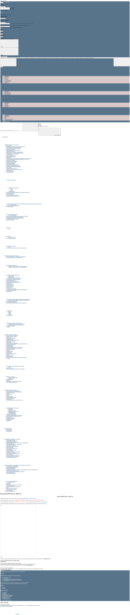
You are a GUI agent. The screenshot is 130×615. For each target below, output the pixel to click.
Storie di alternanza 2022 (10, 485)
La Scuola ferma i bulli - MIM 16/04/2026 (13, 148)
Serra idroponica (9, 431)
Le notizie (40, 125)
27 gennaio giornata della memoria (12, 214)
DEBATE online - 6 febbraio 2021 (14, 277)
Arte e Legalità (8, 167)
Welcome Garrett (9, 287)
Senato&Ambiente (11, 191)
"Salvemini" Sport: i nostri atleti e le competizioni (12, 439)
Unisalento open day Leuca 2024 (11, 342)
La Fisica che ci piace (9, 286)
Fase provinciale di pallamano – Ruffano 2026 (13, 444)
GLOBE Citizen (9, 429)
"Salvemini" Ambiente (8, 428)
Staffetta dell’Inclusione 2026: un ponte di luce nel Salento (15, 146)
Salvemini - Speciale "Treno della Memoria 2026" (14, 257)
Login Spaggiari (26, 25)
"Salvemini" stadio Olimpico (11, 452)
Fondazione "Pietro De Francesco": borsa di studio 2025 (18, 266)
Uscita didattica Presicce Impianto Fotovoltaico (14, 484)
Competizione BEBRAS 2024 (11, 397)
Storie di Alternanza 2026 (10, 472)
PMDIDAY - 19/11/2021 (10, 376)
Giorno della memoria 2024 (10, 344)
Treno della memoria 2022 (10, 349)
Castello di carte (9, 291)
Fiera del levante (9, 352)
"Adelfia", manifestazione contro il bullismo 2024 (14, 169)
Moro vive (8, 227)
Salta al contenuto (3, 0)
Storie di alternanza (9, 490)
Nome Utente (12, 7)
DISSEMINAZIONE (12, 412)
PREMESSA (11, 408)
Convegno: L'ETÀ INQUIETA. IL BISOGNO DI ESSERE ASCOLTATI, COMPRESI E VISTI (22, 469)
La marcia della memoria (12, 215)
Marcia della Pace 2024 (10, 171)
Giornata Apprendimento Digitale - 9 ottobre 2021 (14, 415)
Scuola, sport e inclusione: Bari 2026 (12, 446)
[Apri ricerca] (122, 62)
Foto (11, 188)
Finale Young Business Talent (11, 290)
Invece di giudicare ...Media (11, 246)
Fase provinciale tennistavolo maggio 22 (12, 455)
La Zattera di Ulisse (9, 154)
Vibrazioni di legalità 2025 (10, 156)
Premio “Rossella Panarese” (10, 280)
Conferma (5, 56)
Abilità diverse (8, 236)
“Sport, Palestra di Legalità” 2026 (11, 440)
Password (11, 8)
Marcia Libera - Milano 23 (10, 193)
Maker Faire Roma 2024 (10, 398)
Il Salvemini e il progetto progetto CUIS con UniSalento (15, 368)
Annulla (2, 56)
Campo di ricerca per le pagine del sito (6, 130)
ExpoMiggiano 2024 (9, 339)
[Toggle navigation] (8, 62)
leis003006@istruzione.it (13, 579)
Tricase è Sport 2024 (9, 454)
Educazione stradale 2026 (10, 149)
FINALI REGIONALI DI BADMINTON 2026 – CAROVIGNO (17, 442)
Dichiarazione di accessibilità (7, 596)
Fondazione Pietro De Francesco (11, 265)
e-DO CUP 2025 (9, 394)
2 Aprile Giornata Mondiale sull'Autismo (13, 205)
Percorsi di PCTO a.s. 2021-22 (11, 489)
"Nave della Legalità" (9, 172)
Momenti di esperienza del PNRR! (12, 301)
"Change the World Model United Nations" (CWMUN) (15, 471)
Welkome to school (9, 356)
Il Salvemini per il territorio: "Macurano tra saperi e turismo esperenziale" (18, 299)
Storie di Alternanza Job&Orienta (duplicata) (13, 416)
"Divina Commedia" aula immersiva (12, 281)
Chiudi (2, 31)
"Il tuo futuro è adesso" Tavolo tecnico (12, 340)
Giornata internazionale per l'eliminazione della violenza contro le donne (18, 192)
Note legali (4, 593)
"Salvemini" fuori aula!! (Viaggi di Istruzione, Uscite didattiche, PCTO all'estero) (17, 465)
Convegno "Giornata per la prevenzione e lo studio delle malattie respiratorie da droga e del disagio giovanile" (24, 203)
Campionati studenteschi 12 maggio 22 (12, 456)
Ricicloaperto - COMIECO (10, 160)
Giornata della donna (9, 206)
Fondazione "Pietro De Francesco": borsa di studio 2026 (18, 267)
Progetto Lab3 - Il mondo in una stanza (12, 407)
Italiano (10, 311)
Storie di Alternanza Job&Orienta (11, 481)
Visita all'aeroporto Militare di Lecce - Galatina (13, 348)
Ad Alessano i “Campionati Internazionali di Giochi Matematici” (16, 289)
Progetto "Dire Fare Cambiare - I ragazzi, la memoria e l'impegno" (17, 343)
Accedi (2, 2)
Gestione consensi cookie (6, 598)
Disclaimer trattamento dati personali (6, 606)
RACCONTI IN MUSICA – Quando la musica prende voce (16, 256)
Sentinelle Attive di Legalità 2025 (11, 161)
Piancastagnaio (8, 341)
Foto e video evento (12, 237)
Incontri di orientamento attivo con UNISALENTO (14, 347)
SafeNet (7, 395)
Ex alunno (8, 358)
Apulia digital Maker (9, 346)
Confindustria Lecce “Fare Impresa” (12, 466)
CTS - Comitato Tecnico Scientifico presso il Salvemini (15, 366)
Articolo (12, 189)
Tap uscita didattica (9, 396)
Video (11, 190)
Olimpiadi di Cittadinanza (10, 151)
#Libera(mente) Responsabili (11, 238)
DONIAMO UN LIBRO (10, 325)
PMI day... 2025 (9, 337)
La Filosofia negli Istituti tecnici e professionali (13, 278)
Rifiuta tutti (9, 560)
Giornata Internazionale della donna (12, 195)
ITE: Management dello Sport (11, 467)
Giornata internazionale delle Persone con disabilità (14, 217)
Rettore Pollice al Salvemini (10, 338)
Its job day (8, 350)
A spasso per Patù (9, 310)
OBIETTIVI (11, 409)
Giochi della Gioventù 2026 (10, 445)
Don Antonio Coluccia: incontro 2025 (12, 153)
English (10, 312)
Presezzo (7, 393)
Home (40, 123)
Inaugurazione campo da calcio (11, 457)
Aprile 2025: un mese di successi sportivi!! (13, 451)
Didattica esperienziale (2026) (11, 441)
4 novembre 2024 (9, 170)
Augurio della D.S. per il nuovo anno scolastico (14, 381)
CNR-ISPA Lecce (9, 430)
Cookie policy (4, 592)
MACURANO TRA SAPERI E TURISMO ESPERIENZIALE (19, 300)
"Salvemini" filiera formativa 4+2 (9, 491)
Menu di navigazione (57, 135)
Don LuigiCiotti (9, 145)
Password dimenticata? (4, 10)
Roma (7, 487)
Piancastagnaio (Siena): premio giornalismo (13, 282)
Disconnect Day (9, 157)
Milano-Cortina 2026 (9, 447)
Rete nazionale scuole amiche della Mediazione (14, 147)
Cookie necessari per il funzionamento (6, 567)
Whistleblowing (5, 597)
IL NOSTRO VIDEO (12, 413)
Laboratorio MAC (9, 399)
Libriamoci (8, 326)
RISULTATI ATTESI (12, 410)
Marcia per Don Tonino (10, 219)
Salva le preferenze (8, 569)
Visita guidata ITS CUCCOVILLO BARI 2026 (14, 391)
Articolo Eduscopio (9, 379)
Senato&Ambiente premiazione (14, 187)
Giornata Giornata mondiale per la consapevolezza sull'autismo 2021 (17, 216)
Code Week (8, 420)
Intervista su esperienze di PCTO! (11, 488)
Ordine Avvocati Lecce (10, 284)
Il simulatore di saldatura (10, 418)
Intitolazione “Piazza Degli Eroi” (11, 168)
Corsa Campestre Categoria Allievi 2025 (12, 453)
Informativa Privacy (5, 594)
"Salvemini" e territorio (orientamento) (10, 334)
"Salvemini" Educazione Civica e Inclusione (11, 144)
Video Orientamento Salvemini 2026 (12, 335)
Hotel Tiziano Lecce (12, 482)
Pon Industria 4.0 (9, 419)
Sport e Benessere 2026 (10, 443)
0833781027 (6, 578)
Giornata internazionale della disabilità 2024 (13, 166)
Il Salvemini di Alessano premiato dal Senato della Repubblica (16, 302)
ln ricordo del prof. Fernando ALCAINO (13, 279)
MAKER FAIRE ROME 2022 (11, 353)
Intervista (7, 354)
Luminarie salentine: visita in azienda (12, 470)
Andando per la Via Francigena (11, 336)
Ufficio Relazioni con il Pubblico (7, 595)
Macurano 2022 (9, 283)
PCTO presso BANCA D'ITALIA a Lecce (13, 486)
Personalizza (3, 560)
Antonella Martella (9, 449)
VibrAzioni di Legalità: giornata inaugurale (13, 165)
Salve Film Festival (9, 315)
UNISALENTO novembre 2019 (11, 382)
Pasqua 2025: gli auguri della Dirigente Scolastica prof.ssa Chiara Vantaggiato (18, 158)
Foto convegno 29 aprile (12, 204)
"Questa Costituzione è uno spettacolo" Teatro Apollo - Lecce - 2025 (17, 159)
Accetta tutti (16, 560)
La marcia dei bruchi (9, 194)
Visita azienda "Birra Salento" (11, 473)
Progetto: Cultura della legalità (11, 162)
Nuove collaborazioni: (10, 355)
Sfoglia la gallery (11, 378)
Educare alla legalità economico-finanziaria (13, 150)
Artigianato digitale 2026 (10, 392)
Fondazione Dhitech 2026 (10, 468)
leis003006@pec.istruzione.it (13, 580)
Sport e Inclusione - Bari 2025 (11, 155)
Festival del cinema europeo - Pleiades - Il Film (14, 323)
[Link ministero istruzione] (4, 1)
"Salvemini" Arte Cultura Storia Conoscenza (11, 255)
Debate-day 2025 (11, 275)
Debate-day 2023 (11, 276)
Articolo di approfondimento (13, 377)
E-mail (11, 23)
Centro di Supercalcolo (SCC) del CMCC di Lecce (14, 400)
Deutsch (10, 314)
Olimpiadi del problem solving (11, 414)
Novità (40, 124)
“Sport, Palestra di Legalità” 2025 (11, 448)
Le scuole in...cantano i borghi (11, 288)
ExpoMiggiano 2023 (9, 345)
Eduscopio (8, 380)
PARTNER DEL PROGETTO (14, 411)
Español (10, 313)
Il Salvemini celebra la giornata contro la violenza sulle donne (16, 247)
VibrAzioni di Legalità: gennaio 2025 (12, 164)
